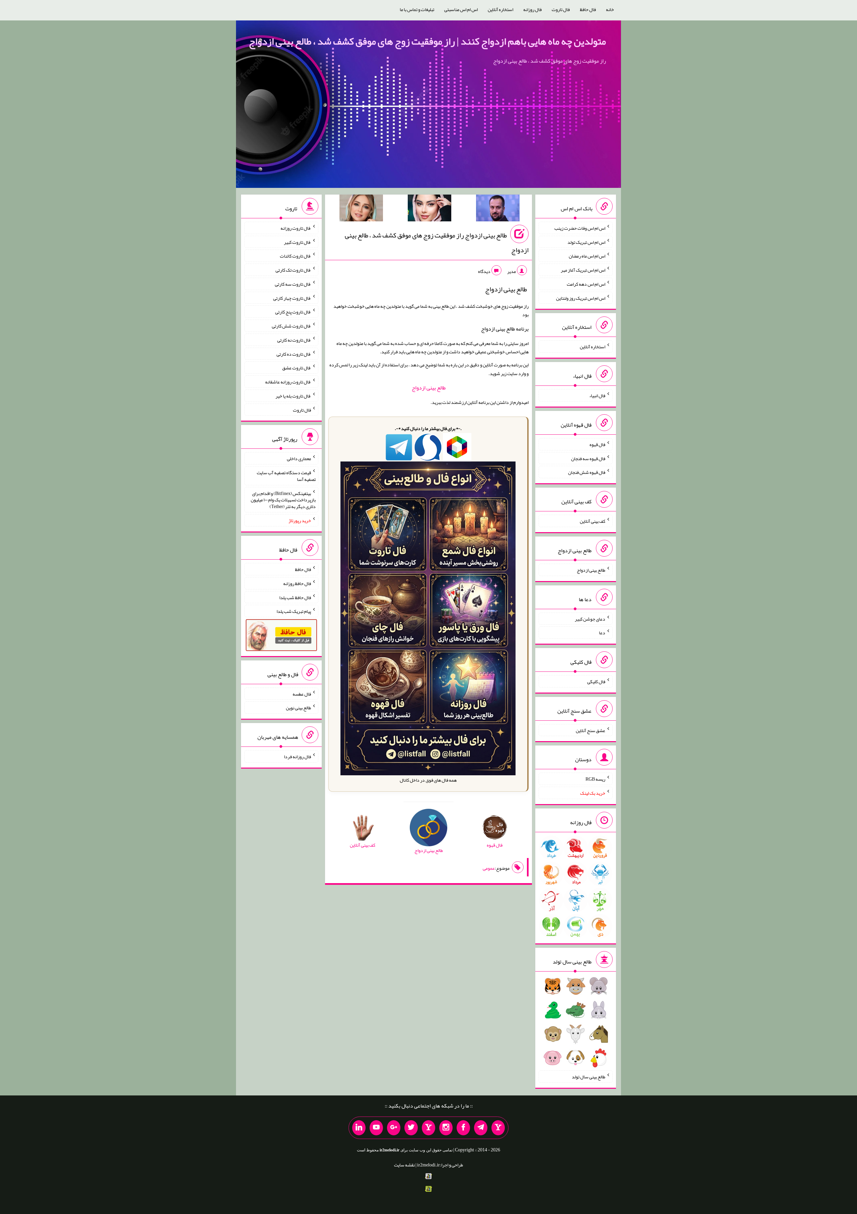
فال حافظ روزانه (297, 583)
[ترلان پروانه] (429, 209)
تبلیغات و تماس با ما (417, 9)
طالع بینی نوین (298, 707)
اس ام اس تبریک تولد (586, 241)
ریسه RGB (595, 779)
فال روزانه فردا (297, 756)
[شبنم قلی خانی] (361, 209)
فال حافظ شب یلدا (295, 597)
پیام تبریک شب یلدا (294, 611)
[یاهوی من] (498, 1128)
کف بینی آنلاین (592, 521)
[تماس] (428, 1128)
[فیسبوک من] (463, 1128)
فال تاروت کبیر (297, 241)
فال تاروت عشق (296, 367)
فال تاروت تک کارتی (293, 270)
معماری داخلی (299, 458)
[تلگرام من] (480, 1128)
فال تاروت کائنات (295, 256)
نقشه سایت (404, 1164)
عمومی (489, 868)
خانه (610, 9)
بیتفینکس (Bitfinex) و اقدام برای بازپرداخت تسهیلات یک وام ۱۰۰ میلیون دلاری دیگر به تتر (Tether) (283, 499)
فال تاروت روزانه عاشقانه (288, 381)
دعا (602, 632)
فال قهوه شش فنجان (586, 472)
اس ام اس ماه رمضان (587, 256)
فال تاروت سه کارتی (293, 284)
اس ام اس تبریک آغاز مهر (583, 270)
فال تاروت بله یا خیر (293, 396)
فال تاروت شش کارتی (291, 326)
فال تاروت (561, 9)
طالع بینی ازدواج (429, 387)
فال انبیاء (597, 395)
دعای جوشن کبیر (590, 618)
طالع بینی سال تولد (588, 1076)
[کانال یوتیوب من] (376, 1128)
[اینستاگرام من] (446, 1128)
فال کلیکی (596, 681)
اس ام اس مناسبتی (461, 9)
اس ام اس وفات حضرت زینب (579, 228)
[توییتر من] (411, 1128)
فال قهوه (597, 444)
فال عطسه (302, 693)
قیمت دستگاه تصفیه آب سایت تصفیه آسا (286, 476)
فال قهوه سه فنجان (588, 458)
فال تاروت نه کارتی (294, 340)
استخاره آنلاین (500, 9)
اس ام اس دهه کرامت (586, 284)
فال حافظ (588, 9)
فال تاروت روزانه (296, 228)
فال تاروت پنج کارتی (293, 311)
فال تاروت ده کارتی (294, 353)
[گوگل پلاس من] (393, 1128)
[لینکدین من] (359, 1128)
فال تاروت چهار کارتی (292, 297)
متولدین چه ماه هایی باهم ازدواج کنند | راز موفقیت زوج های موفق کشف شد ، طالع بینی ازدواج (427, 41)
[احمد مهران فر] (498, 209)
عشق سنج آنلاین (590, 730)
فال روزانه (532, 9)
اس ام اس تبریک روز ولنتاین (580, 297)
